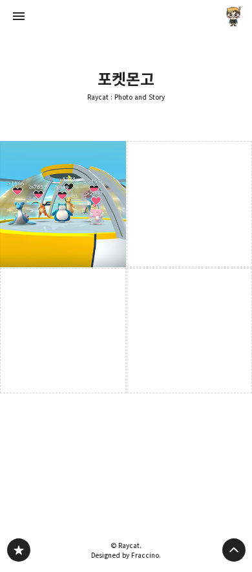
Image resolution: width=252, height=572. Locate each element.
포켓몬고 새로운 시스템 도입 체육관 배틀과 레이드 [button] (63, 204)
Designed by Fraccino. (126, 555)
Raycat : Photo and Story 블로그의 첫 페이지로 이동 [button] (126, 16)
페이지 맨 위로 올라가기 (233, 550)
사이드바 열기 (18, 16)
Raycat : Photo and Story (126, 97)
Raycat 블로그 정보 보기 (233, 16)
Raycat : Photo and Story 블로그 (18, 550)
